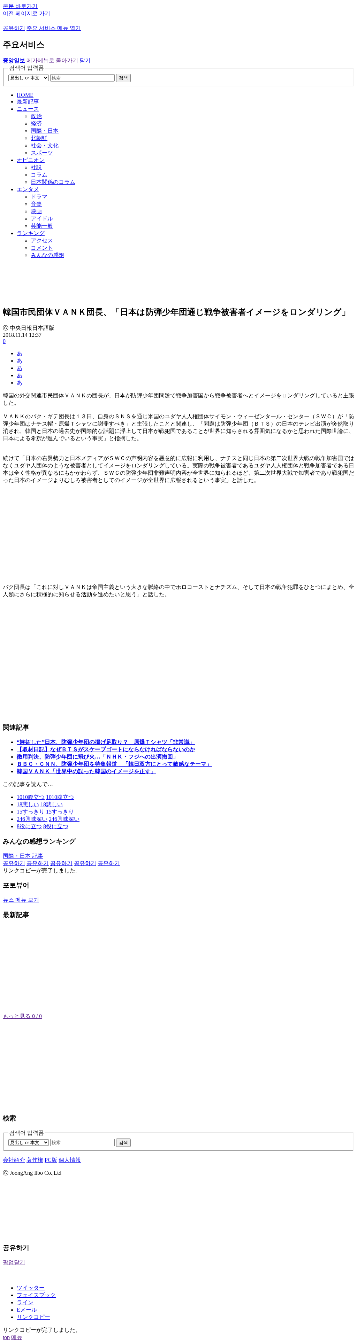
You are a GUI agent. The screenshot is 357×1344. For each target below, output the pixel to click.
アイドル (42, 219)
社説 (36, 167)
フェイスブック (36, 1295)
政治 (36, 116)
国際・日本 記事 (23, 856)
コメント (42, 248)
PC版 (51, 1160)
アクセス (42, 240)
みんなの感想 (47, 255)
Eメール (27, 1310)
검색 (123, 77)
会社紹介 (14, 1160)
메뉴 (16, 1337)
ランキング (31, 233)
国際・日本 (45, 131)
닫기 (85, 60)
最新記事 (28, 101)
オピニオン (31, 160)
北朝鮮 (39, 138)
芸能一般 (42, 226)
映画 (36, 211)
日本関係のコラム (53, 182)
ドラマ (39, 197)
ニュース (28, 109)
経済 (36, 123)
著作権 (34, 1160)
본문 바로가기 (20, 6)
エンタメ (28, 189)
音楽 (36, 204)
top (6, 1337)
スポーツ (42, 153)
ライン (25, 1302)
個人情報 (70, 1160)
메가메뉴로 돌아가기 (52, 60)
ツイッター (31, 1288)
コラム (39, 175)
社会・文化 (45, 145)
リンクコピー (33, 1317)
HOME (25, 95)
